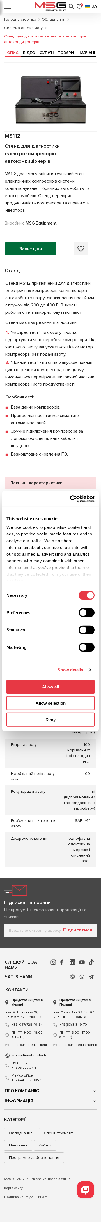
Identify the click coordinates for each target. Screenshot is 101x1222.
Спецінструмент (58, 1133)
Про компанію (22, 1091)
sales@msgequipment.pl (77, 1045)
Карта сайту (13, 1188)
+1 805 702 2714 (24, 1065)
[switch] (87, 612)
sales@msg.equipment (29, 1045)
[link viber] (72, 977)
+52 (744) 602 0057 (26, 1078)
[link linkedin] (72, 962)
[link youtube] (82, 962)
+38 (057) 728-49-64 (27, 1025)
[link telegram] (91, 977)
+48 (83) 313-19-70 (73, 1025)
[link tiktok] (91, 962)
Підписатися (77, 930)
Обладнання (21, 1133)
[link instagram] (53, 962)
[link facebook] (63, 962)
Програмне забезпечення (34, 1157)
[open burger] (7, 7)
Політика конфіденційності (26, 1197)
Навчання (18, 1145)
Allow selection (51, 703)
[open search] (71, 7)
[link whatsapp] (82, 977)
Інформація (19, 1101)
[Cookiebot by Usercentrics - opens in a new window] (71, 499)
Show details (70, 669)
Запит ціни (30, 249)
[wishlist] (81, 248)
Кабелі (45, 1145)
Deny (50, 719)
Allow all (50, 686)
